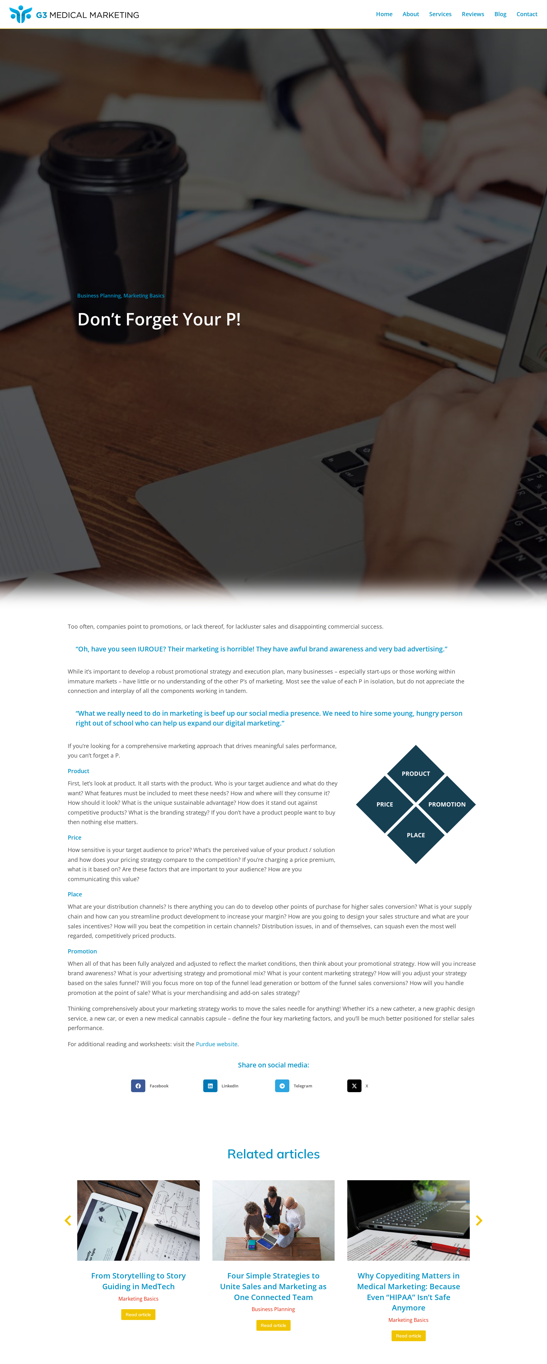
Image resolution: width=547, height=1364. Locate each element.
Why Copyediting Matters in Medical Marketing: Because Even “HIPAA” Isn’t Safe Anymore (408, 1291)
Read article (138, 1314)
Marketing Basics (144, 295)
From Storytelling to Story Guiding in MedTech (138, 1280)
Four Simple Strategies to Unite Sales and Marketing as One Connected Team (273, 1286)
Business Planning (99, 295)
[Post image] (138, 1220)
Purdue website (216, 1044)
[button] (165, 1085)
